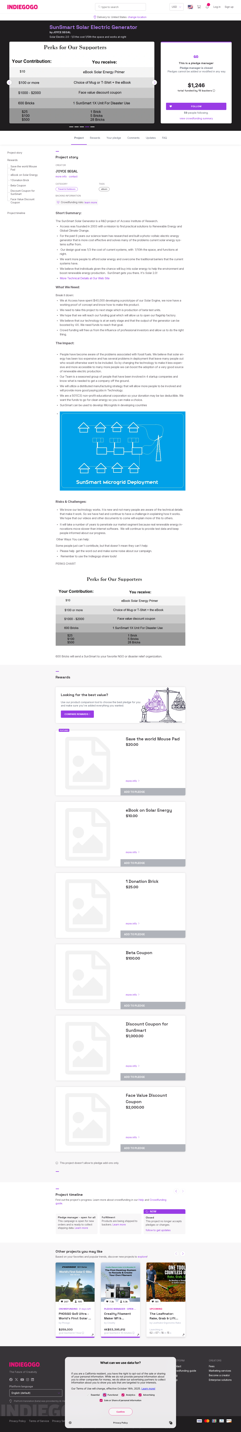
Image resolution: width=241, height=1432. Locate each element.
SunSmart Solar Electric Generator (93, 27)
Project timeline (16, 212)
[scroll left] (9, 82)
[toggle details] (94, 1336)
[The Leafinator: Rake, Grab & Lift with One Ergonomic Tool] (165, 1282)
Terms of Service (39, 1420)
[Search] (99, 7)
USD (174, 6)
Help (141, 1199)
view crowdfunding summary (196, 118)
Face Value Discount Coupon (22, 201)
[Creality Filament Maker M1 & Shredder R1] (120, 1282)
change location (137, 17)
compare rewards (76, 714)
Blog (174, 1375)
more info (61, 176)
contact (73, 176)
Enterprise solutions (220, 1379)
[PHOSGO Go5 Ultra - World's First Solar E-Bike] (75, 1282)
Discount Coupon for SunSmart (23, 192)
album (104, 189)
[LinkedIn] (32, 1380)
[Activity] (207, 7)
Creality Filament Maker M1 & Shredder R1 (117, 1318)
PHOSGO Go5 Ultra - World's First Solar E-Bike (75, 1318)
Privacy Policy (17, 1420)
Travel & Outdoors (67, 189)
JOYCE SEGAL (62, 32)
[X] (16, 1380)
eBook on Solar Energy (24, 174)
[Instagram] (27, 1380)
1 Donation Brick (20, 180)
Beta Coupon (18, 185)
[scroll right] (154, 82)
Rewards (12, 160)
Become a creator (219, 1375)
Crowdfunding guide (184, 1370)
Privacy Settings (61, 1420)
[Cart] (199, 7)
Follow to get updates (158, 1230)
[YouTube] (22, 1380)
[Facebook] (11, 1380)
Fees (212, 1366)
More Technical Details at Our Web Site (85, 278)
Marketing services (220, 1370)
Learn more (81, 1227)
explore (142, 1256)
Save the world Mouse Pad (24, 168)
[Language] (190, 7)
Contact (176, 1366)
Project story (14, 152)
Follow (196, 106)
